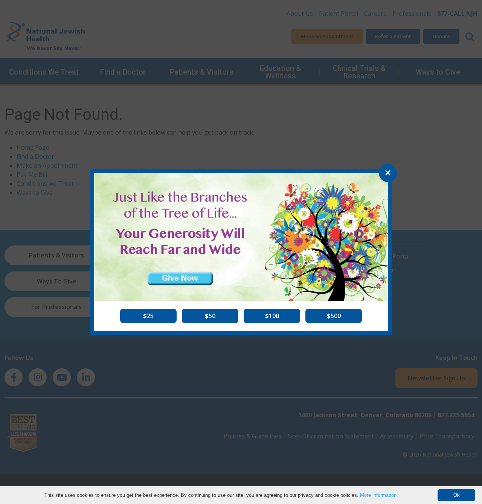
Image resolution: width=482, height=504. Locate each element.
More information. (379, 495)
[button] (148, 316)
